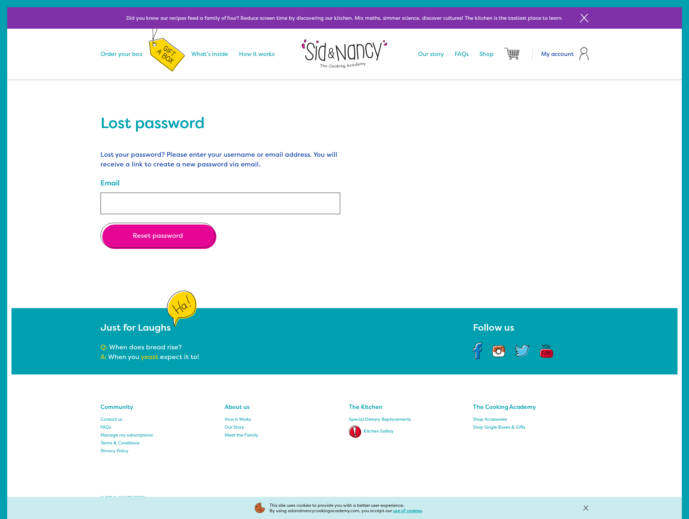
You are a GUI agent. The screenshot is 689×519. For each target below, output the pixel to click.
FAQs (462, 54)
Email (109, 183)
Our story (431, 54)
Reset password (158, 235)
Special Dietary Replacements (380, 419)
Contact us (111, 419)
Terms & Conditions (120, 443)
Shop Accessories (490, 419)
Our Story (234, 427)
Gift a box (167, 54)
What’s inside (209, 54)
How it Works (238, 419)
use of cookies (407, 511)
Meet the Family (241, 435)
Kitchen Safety (379, 431)
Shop (486, 54)
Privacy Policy (114, 451)
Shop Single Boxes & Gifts (499, 427)
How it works (257, 54)
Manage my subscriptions (126, 435)
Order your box (121, 54)
